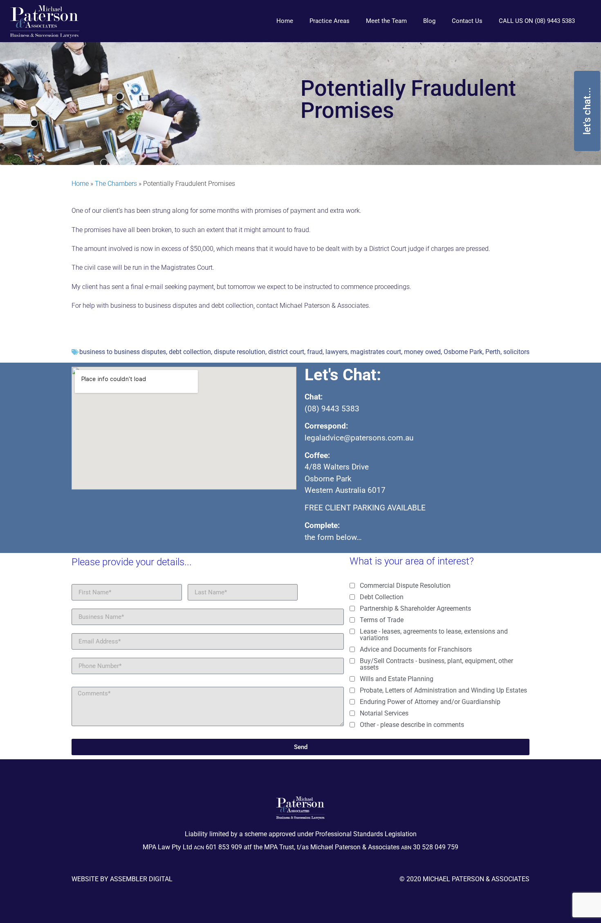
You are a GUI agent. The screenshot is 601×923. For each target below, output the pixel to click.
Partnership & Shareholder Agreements (415, 608)
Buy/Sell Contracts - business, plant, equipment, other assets (436, 664)
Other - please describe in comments (412, 725)
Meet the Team (386, 21)
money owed (422, 352)
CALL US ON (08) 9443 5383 (537, 21)
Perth (492, 352)
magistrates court (375, 352)
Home (284, 21)
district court (286, 352)
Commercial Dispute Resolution (405, 585)
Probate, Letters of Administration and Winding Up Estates (443, 690)
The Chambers (116, 183)
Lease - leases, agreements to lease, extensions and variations (434, 634)
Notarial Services (384, 713)
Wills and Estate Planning (396, 679)
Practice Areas (329, 21)
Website (85, 879)
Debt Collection (382, 597)
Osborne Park (463, 352)
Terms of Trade (382, 620)
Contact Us (467, 21)
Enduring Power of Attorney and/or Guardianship (430, 702)
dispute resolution (239, 352)
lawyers (336, 352)
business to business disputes (122, 352)
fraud (315, 352)
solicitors (516, 352)
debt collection (190, 352)
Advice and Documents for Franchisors (416, 649)
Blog (429, 21)
